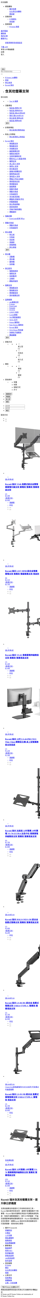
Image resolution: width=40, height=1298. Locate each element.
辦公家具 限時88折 (16, 118)
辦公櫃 (7, 254)
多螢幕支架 (13, 149)
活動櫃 (12, 257)
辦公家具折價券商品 (17, 130)
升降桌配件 (13, 194)
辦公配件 (8, 268)
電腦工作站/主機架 (16, 179)
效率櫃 (12, 264)
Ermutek (12, 308)
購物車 (3, 33)
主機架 (12, 278)
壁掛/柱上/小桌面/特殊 (17, 159)
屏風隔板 (12, 245)
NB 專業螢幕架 (15, 317)
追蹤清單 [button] (8, 43)
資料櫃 (12, 259)
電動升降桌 (13, 192)
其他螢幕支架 (14, 295)
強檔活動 (8, 216)
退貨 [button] (13, 43)
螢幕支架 (12, 273)
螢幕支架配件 (14, 154)
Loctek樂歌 (13, 315)
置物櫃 (12, 262)
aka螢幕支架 (14, 302)
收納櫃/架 (13, 276)
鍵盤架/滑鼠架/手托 (16, 199)
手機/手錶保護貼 (15, 209)
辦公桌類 (8, 232)
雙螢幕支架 (13, 146)
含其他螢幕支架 (15, 156)
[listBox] (20, 415)
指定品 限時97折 (15, 108)
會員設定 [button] (18, 43)
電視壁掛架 (13, 184)
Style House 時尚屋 (16, 330)
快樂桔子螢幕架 (15, 332)
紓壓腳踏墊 (13, 202)
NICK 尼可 (13, 320)
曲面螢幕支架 (14, 151)
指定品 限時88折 (15, 121)
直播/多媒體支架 (15, 171)
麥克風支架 (13, 169)
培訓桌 (12, 240)
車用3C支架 (13, 166)
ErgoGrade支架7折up (17, 219)
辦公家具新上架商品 (17, 137)
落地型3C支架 (14, 176)
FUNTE (12, 310)
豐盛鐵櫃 (12, 335)
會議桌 (12, 242)
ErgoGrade (13, 306)
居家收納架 (13, 207)
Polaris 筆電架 (14, 322)
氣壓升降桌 (13, 189)
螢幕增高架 (13, 271)
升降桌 (12, 237)
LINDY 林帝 (14, 312)
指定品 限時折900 (16, 110)
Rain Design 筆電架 (16, 325)
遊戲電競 (12, 186)
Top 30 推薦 (13, 101)
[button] (20, 14)
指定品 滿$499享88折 (17, 113)
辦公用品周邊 (14, 204)
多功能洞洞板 (14, 197)
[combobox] (20, 71)
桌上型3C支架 (14, 164)
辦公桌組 (12, 247)
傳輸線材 (12, 212)
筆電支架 (12, 161)
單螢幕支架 (13, 143)
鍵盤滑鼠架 (13, 281)
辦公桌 (12, 235)
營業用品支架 (14, 174)
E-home (12, 304)
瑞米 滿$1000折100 (16, 116)
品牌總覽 (8, 300)
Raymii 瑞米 (9, 141)
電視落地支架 (14, 181)
